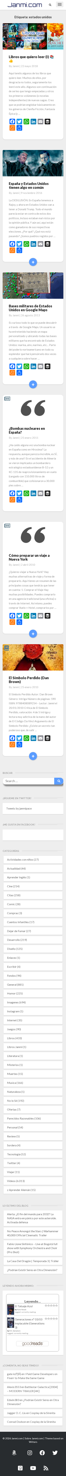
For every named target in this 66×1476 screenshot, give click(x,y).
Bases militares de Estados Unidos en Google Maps (30, 308)
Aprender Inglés (16, 877)
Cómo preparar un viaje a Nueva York (29, 557)
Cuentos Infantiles (18, 922)
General (12, 984)
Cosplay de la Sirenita (42, 1413)
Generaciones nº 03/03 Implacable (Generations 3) (30, 1323)
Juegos (11, 1029)
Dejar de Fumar (16, 931)
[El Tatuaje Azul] (10, 1311)
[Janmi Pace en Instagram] (30, 1450)
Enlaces (11, 957)
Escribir (12, 966)
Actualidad (13, 868)
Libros (11, 1038)
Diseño (11, 948)
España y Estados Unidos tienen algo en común (29, 185)
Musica (11, 1082)
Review (11, 1136)
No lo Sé (12, 1100)
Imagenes (13, 1002)
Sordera (12, 1145)
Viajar (10, 1172)
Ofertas (12, 1109)
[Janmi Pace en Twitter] (55, 1450)
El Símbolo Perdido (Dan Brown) (29, 680)
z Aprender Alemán (18, 1189)
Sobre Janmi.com (34, 1438)
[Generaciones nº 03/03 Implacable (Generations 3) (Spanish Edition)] (10, 1323)
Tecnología (13, 1154)
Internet (12, 1020)
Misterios (13, 1064)
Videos (11, 1181)
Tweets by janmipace (19, 808)
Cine (9, 886)
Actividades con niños (20, 859)
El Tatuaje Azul (24, 1306)
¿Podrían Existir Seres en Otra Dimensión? (32, 1270)
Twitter (11, 1163)
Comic (11, 904)
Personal (12, 1127)
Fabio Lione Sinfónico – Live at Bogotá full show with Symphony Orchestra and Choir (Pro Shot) (32, 1248)
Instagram (13, 1011)
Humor (11, 993)
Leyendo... (32, 1301)
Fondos (11, 975)
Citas (10, 895)
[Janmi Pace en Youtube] (33, 1466)
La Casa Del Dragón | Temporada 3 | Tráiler (33, 1261)
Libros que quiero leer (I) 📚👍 (31, 59)
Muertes (12, 1073)
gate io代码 (14, 1374)
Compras (12, 913)
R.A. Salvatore (15, 1331)
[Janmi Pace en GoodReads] (20, 1466)
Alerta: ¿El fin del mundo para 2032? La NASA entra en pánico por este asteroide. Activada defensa (31, 1218)
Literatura (13, 1055)
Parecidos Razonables (20, 1118)
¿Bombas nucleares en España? (27, 430)
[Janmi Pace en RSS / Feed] (46, 1466)
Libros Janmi (14, 1047)
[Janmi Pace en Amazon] (14, 1450)
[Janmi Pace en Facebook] (42, 1450)
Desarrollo (13, 939)
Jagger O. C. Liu (16, 1413)
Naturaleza (14, 1091)
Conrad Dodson (16, 1421)
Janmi (15, 66)
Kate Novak (21, 1309)
